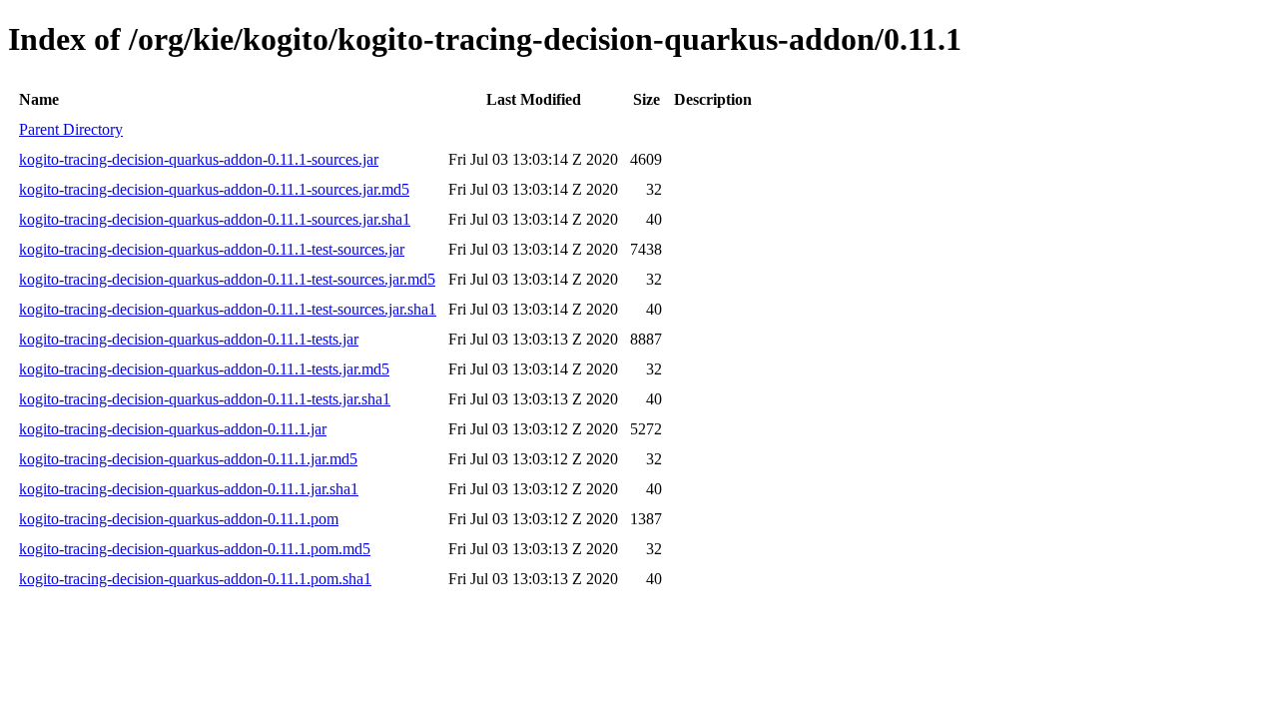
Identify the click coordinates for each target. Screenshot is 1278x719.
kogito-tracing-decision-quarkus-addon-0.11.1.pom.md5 (194, 548)
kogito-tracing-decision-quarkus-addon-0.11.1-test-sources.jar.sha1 (227, 309)
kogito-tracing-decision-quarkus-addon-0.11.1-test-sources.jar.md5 (227, 279)
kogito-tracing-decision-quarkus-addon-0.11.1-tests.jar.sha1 (204, 398)
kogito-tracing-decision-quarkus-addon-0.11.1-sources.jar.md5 (214, 189)
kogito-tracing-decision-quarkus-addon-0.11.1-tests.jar (188, 339)
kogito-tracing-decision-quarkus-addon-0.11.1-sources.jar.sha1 (214, 219)
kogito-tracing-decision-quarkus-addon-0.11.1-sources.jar (198, 159)
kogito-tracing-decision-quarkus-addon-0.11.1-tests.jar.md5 (204, 368)
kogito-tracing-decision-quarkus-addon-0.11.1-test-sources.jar (211, 249)
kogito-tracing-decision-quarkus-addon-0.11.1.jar (172, 428)
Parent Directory (71, 129)
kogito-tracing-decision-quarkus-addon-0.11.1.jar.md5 (188, 458)
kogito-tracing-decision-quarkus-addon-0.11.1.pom (178, 518)
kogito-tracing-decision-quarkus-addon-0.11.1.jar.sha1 (188, 488)
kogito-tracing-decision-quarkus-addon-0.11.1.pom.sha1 (195, 578)
